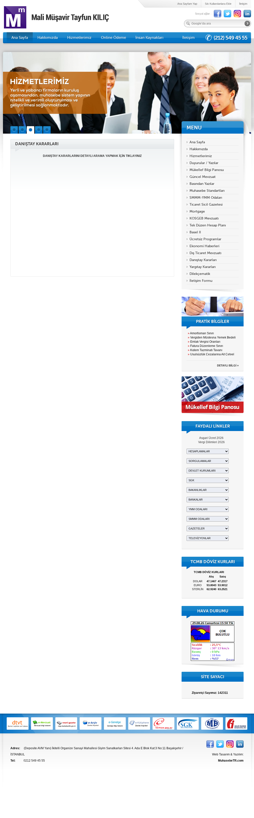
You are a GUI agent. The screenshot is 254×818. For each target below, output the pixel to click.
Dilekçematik (200, 274)
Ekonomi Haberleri (204, 246)
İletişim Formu (201, 281)
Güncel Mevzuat (203, 177)
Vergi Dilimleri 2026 (211, 442)
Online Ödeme (113, 38)
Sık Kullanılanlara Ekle (218, 3)
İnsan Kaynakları (149, 38)
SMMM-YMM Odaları (206, 197)
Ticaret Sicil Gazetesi (206, 204)
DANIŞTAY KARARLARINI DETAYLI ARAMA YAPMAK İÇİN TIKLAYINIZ (92, 156)
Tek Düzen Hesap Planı (208, 225)
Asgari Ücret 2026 (211, 438)
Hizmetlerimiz (79, 38)
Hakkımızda (47, 38)
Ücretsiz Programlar (205, 239)
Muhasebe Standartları (207, 190)
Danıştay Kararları (203, 260)
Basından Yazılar (202, 184)
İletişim (243, 3)
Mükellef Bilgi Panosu (207, 170)
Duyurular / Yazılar (204, 163)
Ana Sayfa (19, 38)
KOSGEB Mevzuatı (204, 218)
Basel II (195, 232)
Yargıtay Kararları (203, 267)
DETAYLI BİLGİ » (228, 365)
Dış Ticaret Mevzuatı (205, 253)
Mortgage (197, 211)
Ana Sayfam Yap (187, 3)
